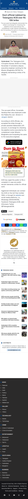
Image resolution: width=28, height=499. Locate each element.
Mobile (4, 418)
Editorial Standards (13, 486)
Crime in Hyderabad (8, 428)
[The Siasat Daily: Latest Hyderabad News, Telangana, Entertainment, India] (14, 3)
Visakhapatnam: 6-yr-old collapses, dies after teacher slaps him (11, 275)
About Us (4, 486)
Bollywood (5, 437)
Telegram (4, 230)
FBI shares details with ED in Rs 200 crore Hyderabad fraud (10, 334)
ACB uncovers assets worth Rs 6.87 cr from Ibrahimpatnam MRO (10, 297)
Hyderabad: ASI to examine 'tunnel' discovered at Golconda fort (10, 326)
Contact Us (23, 486)
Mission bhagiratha (7, 214)
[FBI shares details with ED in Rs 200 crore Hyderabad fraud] (24, 334)
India (16, 8)
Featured (4, 385)
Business (4, 472)
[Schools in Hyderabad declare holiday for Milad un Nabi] (24, 312)
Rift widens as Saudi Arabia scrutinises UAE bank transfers (10, 319)
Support (15, 488)
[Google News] (8, 219)
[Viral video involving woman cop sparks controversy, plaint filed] (24, 289)
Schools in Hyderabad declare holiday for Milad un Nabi (9, 311)
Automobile (5, 477)
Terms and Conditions (11, 491)
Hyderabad (4, 8)
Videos (4, 412)
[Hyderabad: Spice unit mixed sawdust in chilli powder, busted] (24, 282)
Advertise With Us (7, 488)
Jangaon (4, 117)
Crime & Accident (7, 430)
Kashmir (4, 400)
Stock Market (6, 475)
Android (8, 234)
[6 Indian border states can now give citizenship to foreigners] (24, 304)
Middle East (22, 8)
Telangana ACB (18, 214)
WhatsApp (17, 229)
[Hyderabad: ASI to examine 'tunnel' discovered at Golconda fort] (24, 326)
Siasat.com (9, 12)
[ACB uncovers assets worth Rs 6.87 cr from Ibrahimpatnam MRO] (24, 297)
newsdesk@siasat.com (14, 350)
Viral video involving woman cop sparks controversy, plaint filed (10, 289)
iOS (14, 234)
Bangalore (5, 466)
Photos (4, 409)
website (18, 195)
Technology (5, 421)
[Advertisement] (14, 92)
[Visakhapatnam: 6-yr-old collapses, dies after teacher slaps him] (24, 275)
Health (4, 449)
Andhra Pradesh (6, 461)
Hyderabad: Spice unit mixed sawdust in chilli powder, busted (10, 282)
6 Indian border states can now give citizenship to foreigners (10, 304)
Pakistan (4, 397)
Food (3, 451)
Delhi (3, 390)
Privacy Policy (23, 488)
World (4, 395)
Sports (4, 442)
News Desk (7, 34)
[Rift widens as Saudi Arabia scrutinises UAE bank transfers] (24, 319)
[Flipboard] (20, 219)
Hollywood (5, 440)
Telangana (11, 8)
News (15, 12)
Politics (4, 392)
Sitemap (21, 491)
